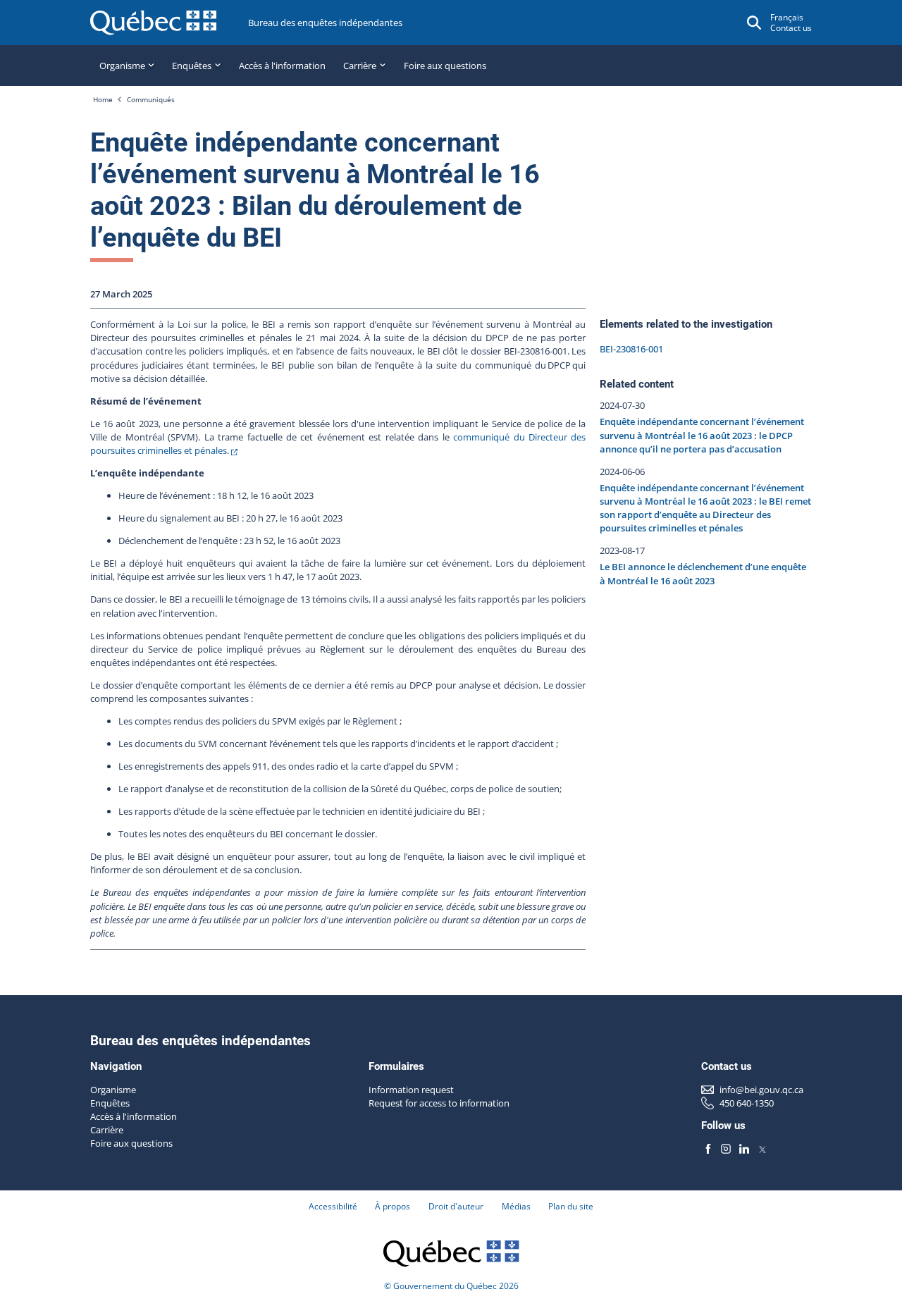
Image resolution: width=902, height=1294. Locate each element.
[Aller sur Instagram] (726, 1149)
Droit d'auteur (455, 1206)
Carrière (106, 1129)
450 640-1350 (746, 1103)
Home (103, 99)
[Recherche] (754, 23)
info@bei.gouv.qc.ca (761, 1089)
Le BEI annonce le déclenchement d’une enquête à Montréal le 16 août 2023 (703, 573)
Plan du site (570, 1206)
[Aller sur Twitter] (762, 1149)
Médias (516, 1206)
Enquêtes (110, 1103)
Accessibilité (333, 1206)
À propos (392, 1206)
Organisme (113, 1089)
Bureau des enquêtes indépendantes (325, 22)
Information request (411, 1089)
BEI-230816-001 (631, 349)
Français (786, 17)
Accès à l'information (282, 65)
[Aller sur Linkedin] (743, 1149)
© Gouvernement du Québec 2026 (451, 1286)
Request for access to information (439, 1103)
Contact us (791, 28)
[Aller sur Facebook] (708, 1149)
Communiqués (151, 99)
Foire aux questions (445, 65)
